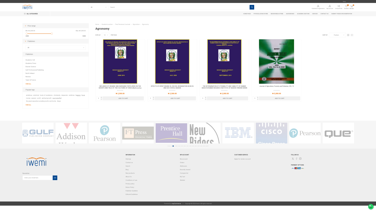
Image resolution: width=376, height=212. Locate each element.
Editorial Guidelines (132, 194)
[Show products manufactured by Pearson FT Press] (71, 133)
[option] (38, 133)
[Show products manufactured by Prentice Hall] (138, 133)
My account (330, 8)
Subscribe (55, 177)
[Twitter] (292, 158)
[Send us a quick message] (371, 206)
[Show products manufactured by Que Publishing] (305, 133)
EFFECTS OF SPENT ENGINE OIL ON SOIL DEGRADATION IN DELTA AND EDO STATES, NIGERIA (172, 87)
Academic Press (31, 63)
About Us (129, 177)
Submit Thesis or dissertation (341, 13)
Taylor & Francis (31, 80)
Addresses (183, 166)
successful (56, 98)
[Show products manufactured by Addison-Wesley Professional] (38, 133)
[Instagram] (300, 158)
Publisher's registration (318, 8)
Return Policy (130, 187)
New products (130, 173)
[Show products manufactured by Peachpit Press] (338, 133)
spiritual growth (47, 98)
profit (39, 98)
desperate (64, 95)
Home (97, 24)
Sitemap (128, 159)
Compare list (338, 8)
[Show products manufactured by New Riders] (171, 133)
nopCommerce (176, 203)
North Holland (30, 73)
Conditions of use (131, 180)
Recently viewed (185, 169)
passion (33, 98)
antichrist (36, 95)
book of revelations (46, 95)
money (28, 98)
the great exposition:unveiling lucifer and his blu (41, 101)
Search (252, 7)
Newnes (28, 77)
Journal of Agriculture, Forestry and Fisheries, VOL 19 (276, 86)
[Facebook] (296, 158)
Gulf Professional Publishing (35, 70)
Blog (127, 169)
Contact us (129, 162)
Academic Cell (30, 60)
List (352, 35)
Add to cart (123, 98)
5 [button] (174, 146)
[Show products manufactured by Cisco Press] (238, 133)
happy (78, 95)
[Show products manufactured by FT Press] (104, 133)
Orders (182, 162)
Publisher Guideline (132, 191)
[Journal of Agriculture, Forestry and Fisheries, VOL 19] (276, 61)
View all (28, 84)
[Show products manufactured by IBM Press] (205, 133)
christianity (57, 95)
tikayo (59, 101)
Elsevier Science (31, 67)
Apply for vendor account (242, 159)
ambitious (29, 95)
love (83, 95)
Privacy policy (130, 184)
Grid (348, 35)
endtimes (72, 95)
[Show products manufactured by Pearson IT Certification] (271, 133)
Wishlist (182, 180)
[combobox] (179, 7)
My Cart (182, 177)
